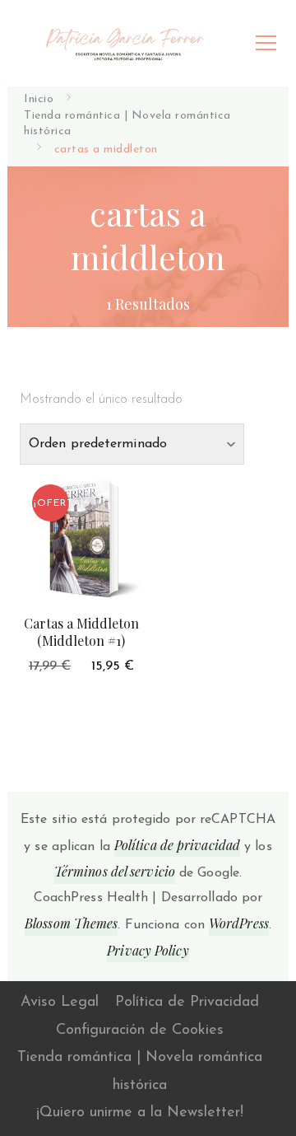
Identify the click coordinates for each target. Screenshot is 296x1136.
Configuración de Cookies (140, 1030)
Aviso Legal (60, 1002)
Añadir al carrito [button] (81, 537)
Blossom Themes (71, 923)
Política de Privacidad (187, 1002)
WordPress (239, 923)
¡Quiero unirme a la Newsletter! (139, 1113)
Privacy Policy (147, 950)
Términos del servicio (114, 871)
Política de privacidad (177, 844)
